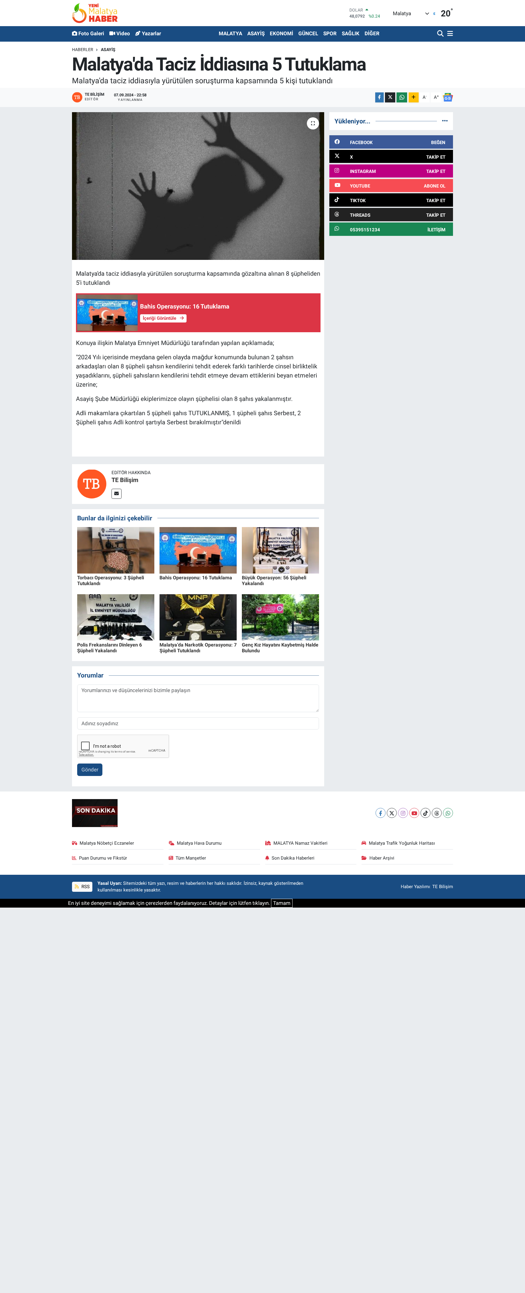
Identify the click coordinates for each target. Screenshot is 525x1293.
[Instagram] (403, 813)
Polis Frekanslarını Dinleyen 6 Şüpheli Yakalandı (109, 647)
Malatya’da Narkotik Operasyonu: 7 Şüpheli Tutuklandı (198, 647)
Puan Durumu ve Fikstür (103, 858)
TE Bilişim (125, 480)
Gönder (89, 770)
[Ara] (441, 33)
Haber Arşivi (381, 858)
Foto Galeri (91, 33)
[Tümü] (445, 121)
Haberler (82, 49)
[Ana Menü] (449, 33)
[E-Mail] (117, 494)
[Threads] (437, 813)
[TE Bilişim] (91, 484)
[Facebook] (381, 813)
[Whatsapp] (448, 813)
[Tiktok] (425, 813)
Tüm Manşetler (191, 858)
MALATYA (230, 33)
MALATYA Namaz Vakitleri (300, 843)
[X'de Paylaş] (390, 97)
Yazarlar (151, 33)
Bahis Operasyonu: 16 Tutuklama (196, 578)
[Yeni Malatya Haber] (95, 13)
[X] (392, 813)
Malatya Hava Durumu (199, 843)
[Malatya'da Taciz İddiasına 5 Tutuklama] (198, 186)
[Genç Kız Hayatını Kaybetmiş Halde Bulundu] (280, 617)
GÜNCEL (308, 33)
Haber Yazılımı (415, 886)
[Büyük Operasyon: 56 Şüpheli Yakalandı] (280, 550)
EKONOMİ (281, 33)
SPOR (330, 33)
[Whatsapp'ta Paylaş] (401, 97)
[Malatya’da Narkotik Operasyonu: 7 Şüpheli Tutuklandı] (198, 617)
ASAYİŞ (256, 33)
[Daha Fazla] (414, 97)
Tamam (281, 903)
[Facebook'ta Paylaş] (379, 97)
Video (123, 33)
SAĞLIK (350, 33)
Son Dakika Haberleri (293, 858)
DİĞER (372, 33)
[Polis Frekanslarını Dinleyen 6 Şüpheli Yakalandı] (115, 617)
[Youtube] (414, 813)
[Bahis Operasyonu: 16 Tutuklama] (198, 550)
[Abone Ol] (448, 97)
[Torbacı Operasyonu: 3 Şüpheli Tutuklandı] (115, 550)
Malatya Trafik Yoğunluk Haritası (402, 843)
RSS (85, 886)
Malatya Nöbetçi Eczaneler (107, 843)
